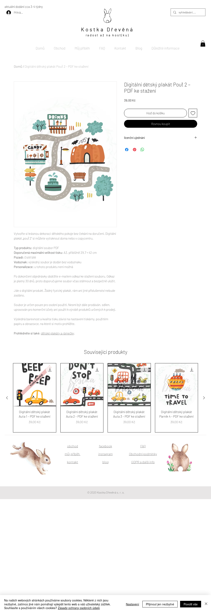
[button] (202, 43)
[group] (105, 398)
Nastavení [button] (132, 604)
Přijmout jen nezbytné (160, 604)
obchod (72, 446)
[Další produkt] (204, 397)
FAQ (143, 446)
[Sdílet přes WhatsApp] (142, 149)
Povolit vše (191, 604)
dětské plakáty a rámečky (57, 333)
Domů (18, 66)
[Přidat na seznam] (193, 113)
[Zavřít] (206, 604)
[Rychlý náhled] (34, 384)
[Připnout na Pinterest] (134, 149)
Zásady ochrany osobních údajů (79, 608)
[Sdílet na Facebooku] (126, 149)
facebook (105, 446)
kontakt (72, 462)
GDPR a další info (143, 462)
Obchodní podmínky (143, 454)
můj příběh (72, 454)
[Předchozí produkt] (7, 397)
